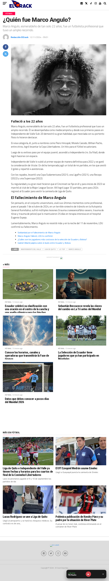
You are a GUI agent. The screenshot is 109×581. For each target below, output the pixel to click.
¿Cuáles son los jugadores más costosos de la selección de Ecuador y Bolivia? (52, 239)
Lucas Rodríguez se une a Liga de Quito (25, 516)
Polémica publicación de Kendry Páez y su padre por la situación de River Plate (79, 518)
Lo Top (62, 249)
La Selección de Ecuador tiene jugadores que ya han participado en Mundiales (78, 356)
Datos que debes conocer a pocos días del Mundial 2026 (27, 400)
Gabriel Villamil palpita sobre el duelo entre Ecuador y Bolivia (44, 242)
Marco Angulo (75, 249)
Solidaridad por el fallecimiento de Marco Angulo (39, 232)
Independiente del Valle (31, 249)
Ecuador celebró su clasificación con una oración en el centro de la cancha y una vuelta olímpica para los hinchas (27, 309)
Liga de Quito (50, 249)
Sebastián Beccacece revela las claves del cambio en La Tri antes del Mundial (80, 307)
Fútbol (8, 302)
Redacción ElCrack (19, 37)
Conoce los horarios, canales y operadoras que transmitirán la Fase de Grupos (27, 356)
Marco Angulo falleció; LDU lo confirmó (35, 236)
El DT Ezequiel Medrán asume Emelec (76, 468)
